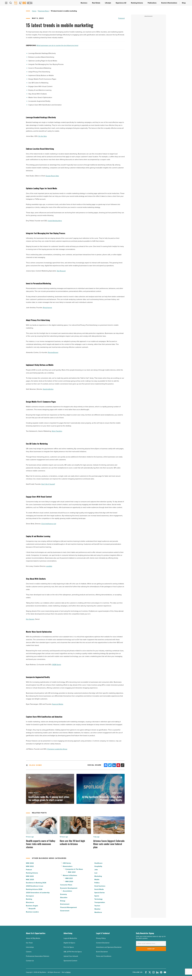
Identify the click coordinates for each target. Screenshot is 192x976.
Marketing (98, 876)
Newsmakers (67, 866)
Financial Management (68, 907)
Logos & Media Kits (70, 938)
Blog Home (36, 765)
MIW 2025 (30, 876)
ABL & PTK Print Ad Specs (73, 952)
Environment (64, 904)
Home (34, 11)
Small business (99, 886)
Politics (97, 883)
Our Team (29, 943)
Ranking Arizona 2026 (34, 889)
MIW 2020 (69, 881)
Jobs (96, 869)
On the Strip (42, 136)
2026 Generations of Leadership (38, 892)
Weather (97, 909)
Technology (98, 899)
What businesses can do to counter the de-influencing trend (57, 45)
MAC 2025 (30, 879)
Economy (63, 894)
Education (63, 897)
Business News (43, 11)
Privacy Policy (101, 938)
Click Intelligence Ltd (48, 524)
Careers (28, 952)
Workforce (98, 912)
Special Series (99, 892)
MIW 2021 (69, 878)
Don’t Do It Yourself (48, 484)
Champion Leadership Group (57, 749)
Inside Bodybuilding (55, 221)
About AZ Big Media (33, 938)
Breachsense (47, 307)
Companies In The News (74, 869)
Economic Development (68, 888)
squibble (49, 566)
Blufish (68, 972)
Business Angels (32, 906)
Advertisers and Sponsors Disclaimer (109, 947)
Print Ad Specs (69, 947)
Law (95, 873)
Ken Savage (30, 619)
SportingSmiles (48, 389)
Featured (121, 18)
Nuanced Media (57, 704)
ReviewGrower (53, 352)
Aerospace (30, 896)
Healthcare (98, 863)
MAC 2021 (72, 872)
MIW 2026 (30, 863)
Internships (30, 947)
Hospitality (98, 866)
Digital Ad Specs (69, 943)
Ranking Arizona (32, 873)
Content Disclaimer (103, 943)
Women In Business (70, 875)
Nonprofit (32, 908)
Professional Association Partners (37, 956)
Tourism (97, 906)
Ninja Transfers (57, 431)
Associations (67, 891)
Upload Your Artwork (71, 956)
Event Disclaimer (102, 952)
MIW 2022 (30, 866)
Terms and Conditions (103, 956)
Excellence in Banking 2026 (36, 883)
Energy (62, 901)
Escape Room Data (52, 176)
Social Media (99, 889)
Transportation (99, 902)
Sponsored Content (70, 961)
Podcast (29, 869)
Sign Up (151, 949)
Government (64, 911)
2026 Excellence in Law (34, 886)
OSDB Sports (56, 664)
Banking (29, 899)
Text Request (61, 271)
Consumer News (66, 885)
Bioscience (30, 902)
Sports (96, 896)
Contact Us (30, 961)
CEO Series (67, 863)
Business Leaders (32, 912)
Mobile (96, 879)
